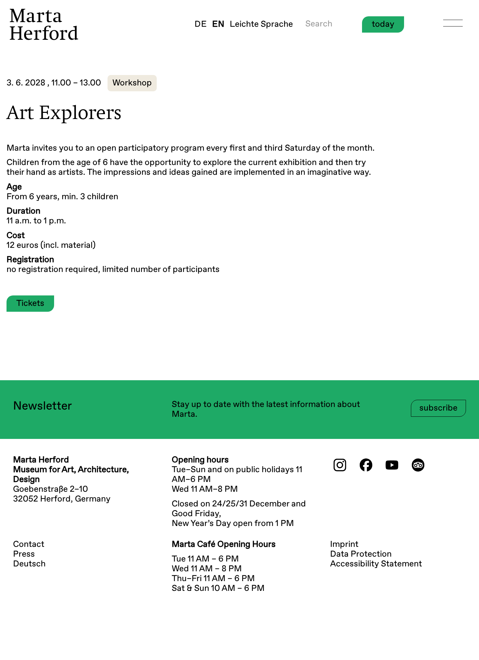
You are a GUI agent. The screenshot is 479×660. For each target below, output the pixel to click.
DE (201, 24)
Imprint (344, 544)
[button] (132, 83)
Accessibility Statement (376, 564)
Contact (28, 544)
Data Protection (361, 554)
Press (24, 554)
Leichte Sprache (261, 24)
